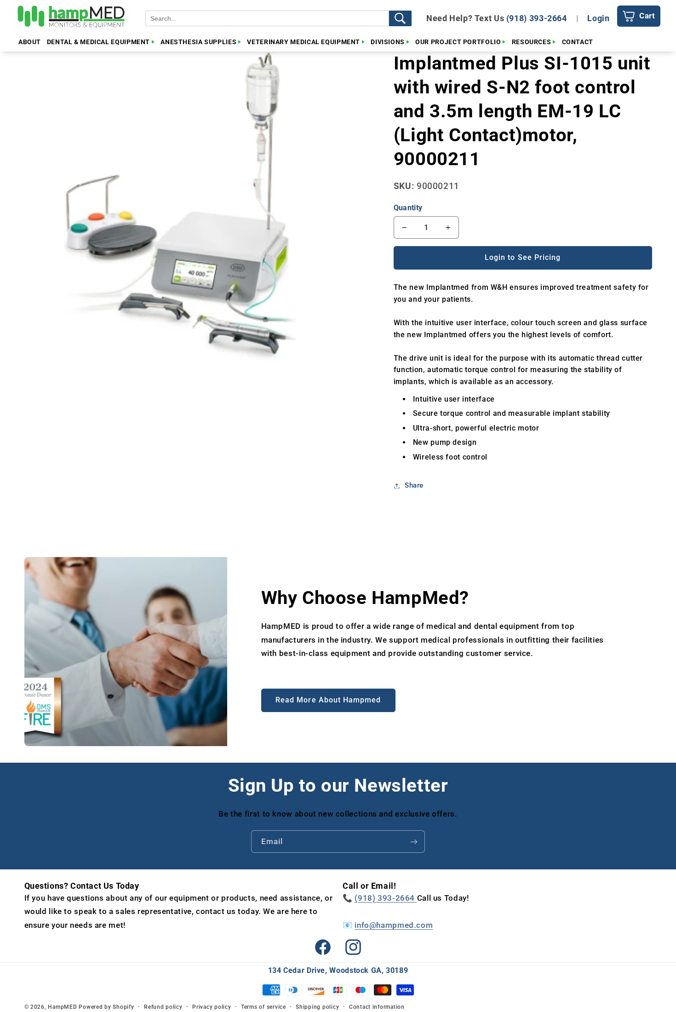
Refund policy (163, 1007)
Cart (647, 15)
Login (598, 18)
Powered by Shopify (106, 1007)
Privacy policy (211, 1007)
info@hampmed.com (394, 925)
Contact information (377, 1007)
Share (414, 485)
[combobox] (267, 18)
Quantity (408, 207)
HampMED (62, 1007)
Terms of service (263, 1007)
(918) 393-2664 (536, 18)
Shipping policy (317, 1007)
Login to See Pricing (523, 257)
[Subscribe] (413, 841)
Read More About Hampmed (328, 700)
